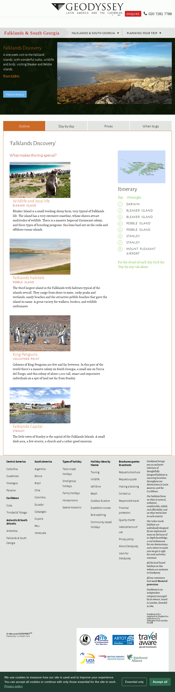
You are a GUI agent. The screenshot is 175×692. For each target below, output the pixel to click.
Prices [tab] (108, 125)
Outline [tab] (24, 125)
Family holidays (71, 493)
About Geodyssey (128, 546)
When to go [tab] (151, 125)
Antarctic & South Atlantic (16, 521)
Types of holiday (72, 461)
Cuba (9, 505)
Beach (94, 493)
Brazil (38, 483)
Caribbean (12, 498)
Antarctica (12, 530)
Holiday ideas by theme (100, 463)
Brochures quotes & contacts (129, 463)
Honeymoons (70, 500)
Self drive (96, 486)
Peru (37, 525)
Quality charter (127, 520)
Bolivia (38, 476)
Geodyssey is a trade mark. (19, 634)
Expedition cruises (101, 507)
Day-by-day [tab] (66, 125)
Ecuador (39, 504)
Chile (37, 490)
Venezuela (40, 533)
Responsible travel (129, 500)
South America (43, 461)
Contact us (124, 493)
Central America (16, 461)
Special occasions (72, 507)
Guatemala (12, 476)
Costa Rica (12, 469)
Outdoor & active (100, 500)
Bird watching (98, 514)
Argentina (40, 469)
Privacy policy (126, 539)
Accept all (160, 681)
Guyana (39, 518)
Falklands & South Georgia (31, 32)
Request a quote (128, 479)
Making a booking (129, 486)
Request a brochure (129, 472)
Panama (11, 490)
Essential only (134, 681)
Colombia (40, 497)
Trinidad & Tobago (16, 512)
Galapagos (40, 511)
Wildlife (95, 479)
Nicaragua (12, 483)
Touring (95, 472)
